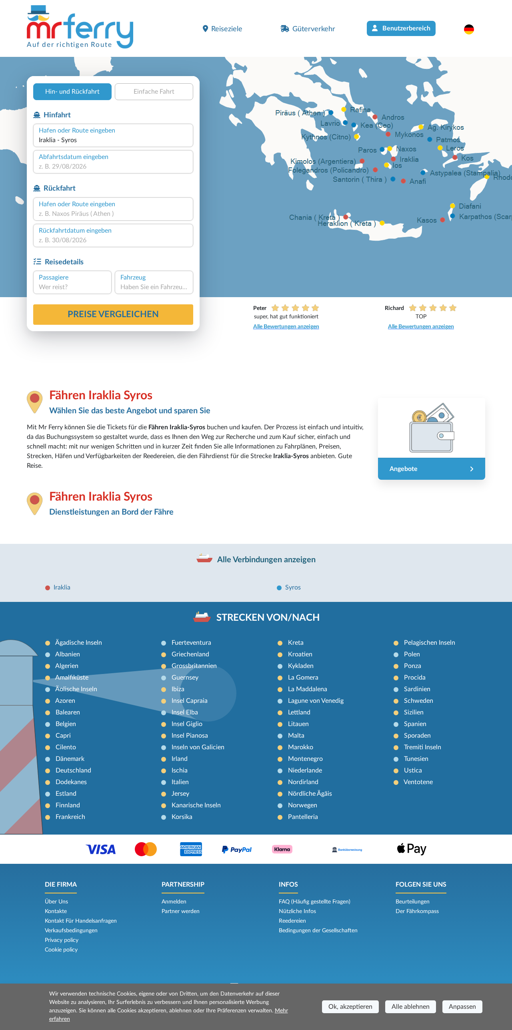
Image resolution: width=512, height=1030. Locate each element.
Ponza (412, 666)
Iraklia (62, 587)
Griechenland (190, 654)
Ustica (413, 770)
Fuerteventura (191, 643)
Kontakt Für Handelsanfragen (81, 921)
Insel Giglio (187, 724)
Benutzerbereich (405, 28)
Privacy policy (61, 940)
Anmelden (174, 902)
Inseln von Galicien (198, 747)
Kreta (296, 643)
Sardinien (417, 689)
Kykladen (301, 666)
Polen (412, 654)
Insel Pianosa (190, 735)
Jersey (180, 794)
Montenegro (305, 759)
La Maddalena (307, 689)
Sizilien (414, 712)
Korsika (182, 817)
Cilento (66, 747)
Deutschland (73, 770)
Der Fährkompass (417, 911)
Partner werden (181, 911)
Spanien (415, 724)
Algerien (66, 666)
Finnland (68, 805)
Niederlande (305, 770)
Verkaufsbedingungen (71, 930)
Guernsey (185, 677)
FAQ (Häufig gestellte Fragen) (314, 902)
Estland (66, 794)
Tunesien (416, 759)
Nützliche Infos (297, 911)
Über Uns (56, 902)
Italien (180, 782)
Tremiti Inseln (422, 747)
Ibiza (178, 689)
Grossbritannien (194, 666)
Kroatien (300, 654)
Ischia (180, 770)
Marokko (300, 747)
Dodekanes (71, 782)
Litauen (298, 724)
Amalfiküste (71, 677)
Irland (180, 759)
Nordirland (303, 782)
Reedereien (292, 921)
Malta (296, 735)
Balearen (68, 712)
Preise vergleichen (113, 314)
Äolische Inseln (76, 689)
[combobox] (113, 140)
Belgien (66, 724)
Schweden (418, 701)
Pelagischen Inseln (429, 643)
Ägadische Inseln (78, 643)
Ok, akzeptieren (350, 1007)
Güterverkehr (313, 29)
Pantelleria (303, 817)
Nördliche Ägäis (310, 794)
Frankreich (70, 817)
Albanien (67, 654)
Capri (63, 735)
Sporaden (417, 735)
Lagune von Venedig (316, 701)
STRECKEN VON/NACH (268, 618)
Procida (415, 677)
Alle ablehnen (411, 1007)
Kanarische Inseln (196, 805)
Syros (293, 587)
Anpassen (462, 1007)
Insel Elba (185, 712)
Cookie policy (61, 950)
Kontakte (56, 911)
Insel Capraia (190, 701)
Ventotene (418, 782)
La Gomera (303, 677)
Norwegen (302, 805)
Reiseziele (226, 29)
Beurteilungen (413, 902)
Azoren (65, 701)
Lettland (299, 712)
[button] (473, 29)
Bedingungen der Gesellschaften (318, 930)
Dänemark (70, 759)
